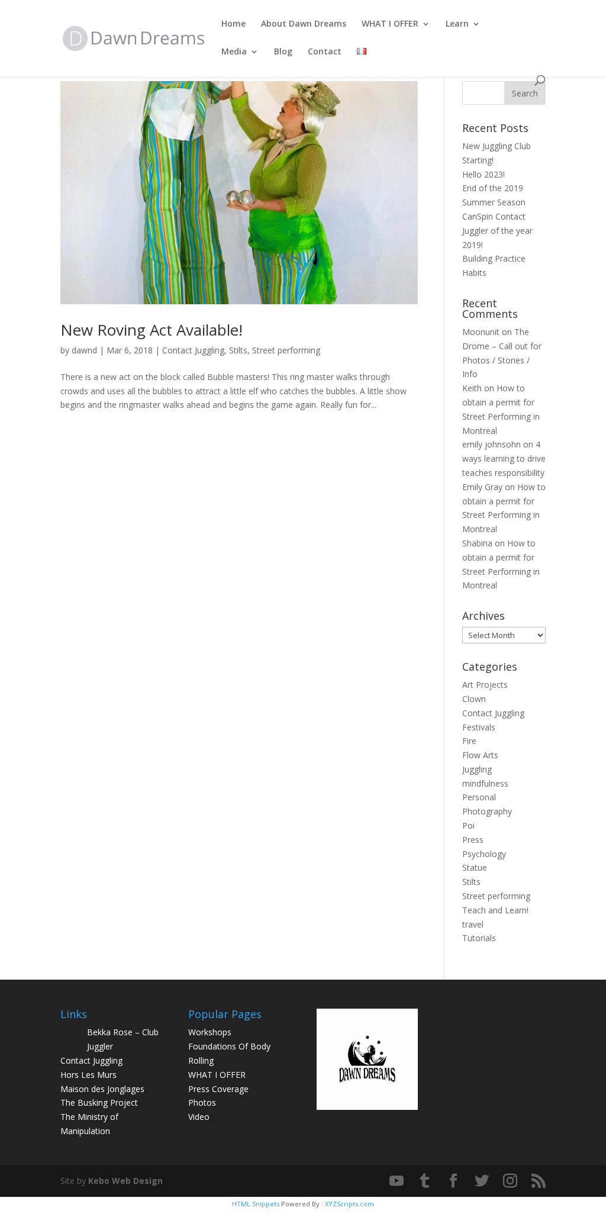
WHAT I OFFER (390, 24)
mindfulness (485, 783)
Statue (474, 867)
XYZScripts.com (349, 1203)
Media (234, 52)
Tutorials (479, 938)
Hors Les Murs (88, 1074)
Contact (324, 52)
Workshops (209, 1032)
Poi (468, 825)
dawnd (84, 350)
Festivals (478, 727)
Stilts (238, 350)
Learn (457, 24)
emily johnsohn (491, 444)
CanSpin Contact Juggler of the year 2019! (497, 230)
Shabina (477, 543)
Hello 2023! (483, 174)
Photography (487, 811)
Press (472, 839)
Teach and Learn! (495, 910)
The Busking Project (99, 1102)
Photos (202, 1102)
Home (233, 24)
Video (198, 1116)
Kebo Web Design (125, 1180)
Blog (283, 52)
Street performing (286, 350)
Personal (479, 797)
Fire (469, 740)
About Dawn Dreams (303, 24)
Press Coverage (218, 1088)
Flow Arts (480, 755)
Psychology (484, 853)
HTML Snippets (255, 1203)
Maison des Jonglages (102, 1088)
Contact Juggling (193, 350)
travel (472, 924)
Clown (474, 698)
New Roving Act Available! (151, 329)
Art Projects (485, 684)
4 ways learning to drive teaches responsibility (504, 458)
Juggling (477, 769)
